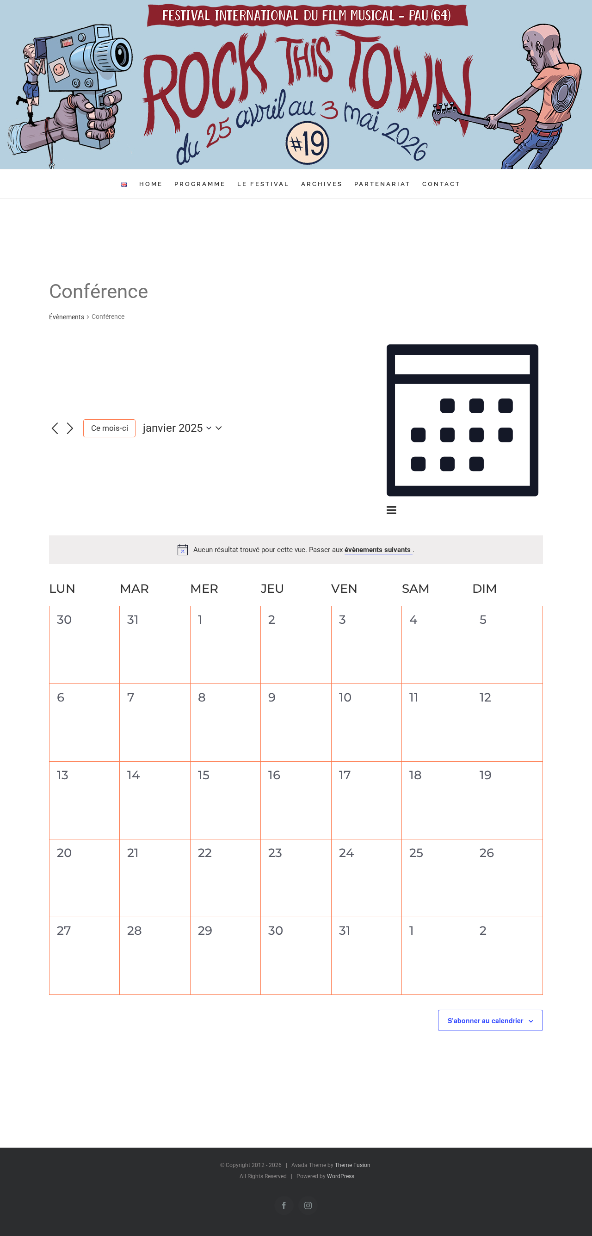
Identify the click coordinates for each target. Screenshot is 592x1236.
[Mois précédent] (54, 429)
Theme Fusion (352, 1165)
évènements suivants (379, 550)
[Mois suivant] (70, 429)
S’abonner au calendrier (485, 1020)
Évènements (66, 317)
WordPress (340, 1176)
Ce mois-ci (109, 428)
